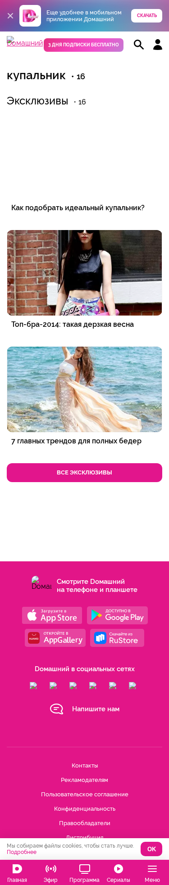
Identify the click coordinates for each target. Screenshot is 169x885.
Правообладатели (84, 823)
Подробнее (22, 852)
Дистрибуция (84, 837)
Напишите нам (95, 709)
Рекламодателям (84, 780)
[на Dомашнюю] (25, 43)
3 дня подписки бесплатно (83, 44)
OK (151, 849)
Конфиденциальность (84, 808)
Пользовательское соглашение (84, 794)
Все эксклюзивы (84, 472)
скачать (147, 15)
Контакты (85, 765)
